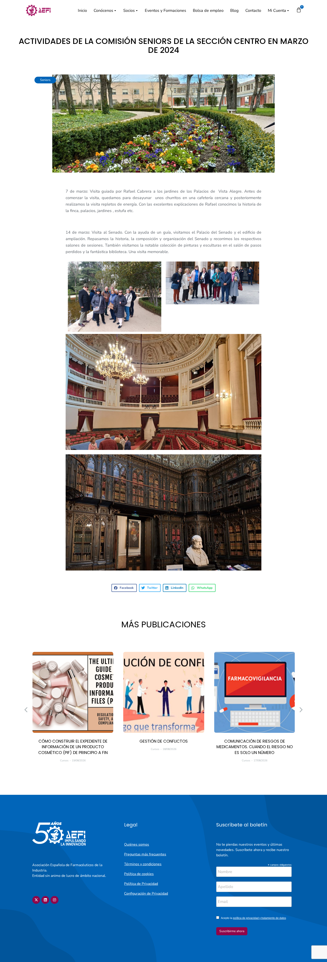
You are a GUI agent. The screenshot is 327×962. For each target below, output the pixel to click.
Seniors (45, 80)
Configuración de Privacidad (146, 893)
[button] (124, 588)
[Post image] (72, 692)
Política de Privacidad (141, 883)
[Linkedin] (45, 900)
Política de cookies (139, 873)
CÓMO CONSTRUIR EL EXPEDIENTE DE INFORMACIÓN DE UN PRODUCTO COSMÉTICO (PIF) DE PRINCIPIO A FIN (73, 746)
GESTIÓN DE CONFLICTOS (163, 741)
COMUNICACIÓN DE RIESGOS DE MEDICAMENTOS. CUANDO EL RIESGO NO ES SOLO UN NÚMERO (254, 746)
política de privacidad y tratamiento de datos (259, 918)
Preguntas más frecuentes (145, 854)
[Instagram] (54, 900)
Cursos (64, 760)
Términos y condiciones (142, 864)
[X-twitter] (36, 900)
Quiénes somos (136, 844)
